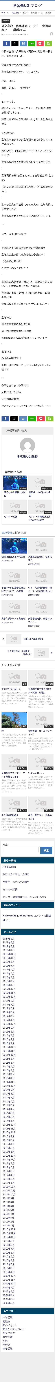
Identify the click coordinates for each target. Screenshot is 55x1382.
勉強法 (6, 1321)
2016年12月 (9, 1024)
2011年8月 (8, 1202)
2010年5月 (9, 1256)
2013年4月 (9, 1144)
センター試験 (10, 889)
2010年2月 (9, 1268)
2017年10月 (9, 997)
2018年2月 (9, 981)
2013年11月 (9, 1128)
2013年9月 (9, 1136)
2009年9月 (9, 1287)
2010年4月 (9, 1260)
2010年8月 (9, 1245)
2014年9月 (9, 1090)
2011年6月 (8, 1206)
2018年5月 (9, 973)
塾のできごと (10, 1325)
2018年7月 (9, 966)
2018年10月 (9, 958)
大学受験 (8, 1337)
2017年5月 (9, 1012)
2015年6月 (9, 1062)
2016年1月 (9, 1043)
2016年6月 (9, 1031)
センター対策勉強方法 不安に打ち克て (25, 897)
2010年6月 (9, 1252)
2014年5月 (9, 1105)
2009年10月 (9, 1283)
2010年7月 (9, 1248)
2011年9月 (8, 1198)
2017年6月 (9, 1008)
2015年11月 (9, 1051)
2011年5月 (8, 1210)
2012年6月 (9, 1167)
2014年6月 (9, 1101)
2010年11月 (9, 1233)
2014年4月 (9, 1109)
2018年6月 (9, 969)
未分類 (6, 1344)
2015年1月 (9, 1078)
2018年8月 (9, 962)
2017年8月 (9, 1004)
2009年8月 (9, 1291)
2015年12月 (9, 1047)
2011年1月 (8, 1225)
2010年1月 (9, 1272)
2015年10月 (9, 1055)
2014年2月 (9, 1117)
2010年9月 (9, 1241)
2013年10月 (9, 1132)
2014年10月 (9, 1086)
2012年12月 (9, 1155)
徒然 (5, 1341)
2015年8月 (9, 1059)
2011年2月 (8, 1221)
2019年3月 (9, 946)
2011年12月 (9, 1187)
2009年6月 (9, 1299)
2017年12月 (9, 989)
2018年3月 (9, 977)
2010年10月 (9, 1237)
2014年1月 (9, 1121)
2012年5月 (9, 1171)
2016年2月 (9, 1039)
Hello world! (9, 867)
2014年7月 (9, 1097)
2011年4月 (8, 1214)
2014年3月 (9, 1113)
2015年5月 (9, 1066)
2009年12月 (9, 1276)
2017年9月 (9, 1000)
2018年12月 (9, 954)
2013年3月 (9, 1148)
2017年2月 (9, 1016)
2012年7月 (9, 1163)
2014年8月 (9, 1093)
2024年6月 (9, 938)
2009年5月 (9, 1303)
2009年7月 (9, 1295)
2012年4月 (9, 1175)
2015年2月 (9, 1074)
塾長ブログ (9, 1333)
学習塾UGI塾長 (27, 456)
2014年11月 (9, 1082)
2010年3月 (9, 1264)
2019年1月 (9, 950)
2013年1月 (9, 1152)
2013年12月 (9, 1124)
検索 (5, 844)
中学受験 (8, 1317)
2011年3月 (8, 1217)
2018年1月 (9, 985)
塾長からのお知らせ (14, 1329)
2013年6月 (9, 1140)
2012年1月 (9, 1183)
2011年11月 (9, 1190)
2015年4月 (9, 1070)
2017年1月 (9, 1020)
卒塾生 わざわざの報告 (16, 882)
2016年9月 (9, 1027)
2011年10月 (9, 1194)
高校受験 (5, 20)
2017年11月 (9, 993)
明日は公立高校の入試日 (16, 874)
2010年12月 (9, 1229)
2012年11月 (9, 1159)
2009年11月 (9, 1280)
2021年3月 (9, 942)
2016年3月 (9, 1035)
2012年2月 (9, 1179)
